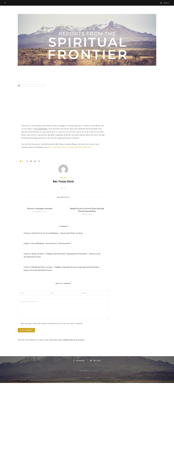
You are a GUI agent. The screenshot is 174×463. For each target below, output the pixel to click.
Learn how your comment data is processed (66, 340)
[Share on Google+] (35, 161)
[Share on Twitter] (9, 94)
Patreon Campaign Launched (39, 208)
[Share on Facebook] (9, 88)
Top (87, 378)
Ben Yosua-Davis (63, 181)
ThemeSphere (84, 371)
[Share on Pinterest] (39, 161)
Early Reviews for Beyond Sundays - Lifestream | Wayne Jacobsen (57, 233)
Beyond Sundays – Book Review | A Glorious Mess (51, 243)
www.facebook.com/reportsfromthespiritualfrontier (70, 147)
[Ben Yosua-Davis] (87, 40)
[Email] (9, 100)
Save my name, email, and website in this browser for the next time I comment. (52, 323)
